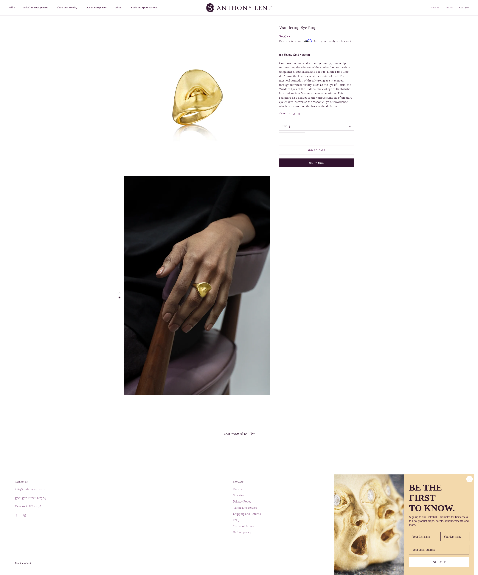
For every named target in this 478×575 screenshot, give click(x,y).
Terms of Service (244, 526)
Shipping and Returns (247, 514)
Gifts (12, 8)
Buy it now (316, 163)
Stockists (239, 495)
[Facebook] (289, 114)
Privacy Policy (242, 501)
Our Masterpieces (96, 8)
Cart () (464, 8)
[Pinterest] (299, 114)
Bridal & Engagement (36, 8)
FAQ (235, 520)
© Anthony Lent (23, 563)
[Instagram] (25, 515)
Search (449, 8)
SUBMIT (439, 562)
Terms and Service (245, 508)
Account (435, 8)
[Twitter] (294, 114)
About (118, 8)
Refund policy (242, 532)
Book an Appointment (144, 8)
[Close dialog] (469, 479)
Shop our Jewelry (67, 8)
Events (237, 489)
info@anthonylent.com (30, 489)
